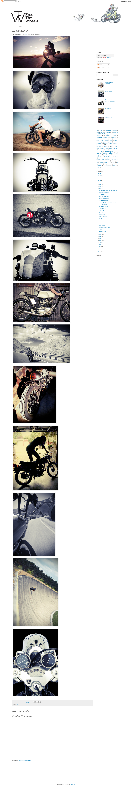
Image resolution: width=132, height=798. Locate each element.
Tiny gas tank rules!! (104, 196)
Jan (100, 249)
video (99, 165)
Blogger (72, 784)
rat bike (116, 156)
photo (99, 155)
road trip (104, 158)
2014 (99, 176)
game (104, 142)
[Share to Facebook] (39, 702)
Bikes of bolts (102, 231)
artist (100, 130)
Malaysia (116, 148)
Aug (100, 234)
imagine (109, 145)
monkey (111, 149)
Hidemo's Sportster (104, 198)
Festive (106, 140)
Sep (100, 188)
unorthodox (109, 164)
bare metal (108, 130)
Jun (100, 238)
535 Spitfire (108, 108)
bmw (102, 132)
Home (52, 758)
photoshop (107, 155)
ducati (110, 139)
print (112, 156)
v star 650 (116, 164)
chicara (110, 133)
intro (115, 145)
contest (114, 135)
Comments (101, 67)
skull (113, 161)
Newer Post (15, 758)
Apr (100, 242)
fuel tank (116, 140)
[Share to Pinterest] (40, 702)
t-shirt (114, 162)
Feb (100, 246)
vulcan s (106, 165)
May (100, 240)
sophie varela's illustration (109, 83)
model (106, 149)
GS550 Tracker (102, 216)
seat (97, 161)
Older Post (89, 758)
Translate (108, 57)
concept (99, 135)
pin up (114, 154)
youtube (115, 165)
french (111, 140)
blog (26, 34)
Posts (100, 64)
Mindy (100, 218)
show (108, 161)
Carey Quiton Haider (104, 192)
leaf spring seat (104, 148)
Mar (100, 244)
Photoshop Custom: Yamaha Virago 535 (110, 100)
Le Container (102, 194)
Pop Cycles (102, 214)
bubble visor (115, 132)
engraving (98, 140)
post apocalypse (105, 156)
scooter (102, 159)
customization (102, 137)
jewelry (112, 146)
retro (99, 158)
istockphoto (99, 146)
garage (109, 142)
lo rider (110, 148)
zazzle (98, 167)
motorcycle (109, 152)
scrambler (108, 159)
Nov (100, 184)
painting (110, 153)
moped (100, 151)
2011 (99, 251)
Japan (105, 146)
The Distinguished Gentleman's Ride (108, 190)
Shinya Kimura (103, 161)
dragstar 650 (104, 139)
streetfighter (108, 162)
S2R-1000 (110, 158)
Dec (100, 182)
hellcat (105, 143)
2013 (99, 178)
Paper (117, 153)
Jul (100, 236)
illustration (100, 145)
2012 (99, 180)
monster (116, 149)
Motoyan (101, 212)
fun (100, 142)
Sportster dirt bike (103, 200)
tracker (99, 164)
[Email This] (34, 702)
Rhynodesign (102, 208)
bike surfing (102, 225)
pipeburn (98, 156)
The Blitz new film (103, 206)
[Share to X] (37, 702)
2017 (99, 174)
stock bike (102, 162)
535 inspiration (103, 223)
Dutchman (101, 210)
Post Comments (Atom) (25, 760)
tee (117, 162)
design (114, 137)
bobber (108, 132)
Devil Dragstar (108, 91)
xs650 (110, 165)
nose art (105, 153)
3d (97, 130)
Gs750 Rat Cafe (103, 221)
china (115, 133)
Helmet (110, 143)
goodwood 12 (108, 117)
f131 (103, 140)
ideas (115, 143)
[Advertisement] (110, 37)
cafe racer (101, 134)
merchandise (100, 149)
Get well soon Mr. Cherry (105, 227)
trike (105, 164)
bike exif (115, 130)
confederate (108, 135)
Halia (100, 229)
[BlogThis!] (35, 702)
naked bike (99, 153)
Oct (100, 186)
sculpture (114, 159)
